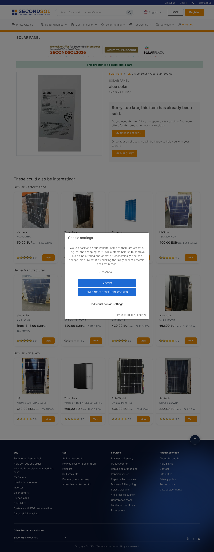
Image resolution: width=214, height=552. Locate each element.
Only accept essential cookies (107, 292)
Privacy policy (126, 314)
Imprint (141, 314)
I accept (107, 283)
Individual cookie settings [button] (107, 304)
